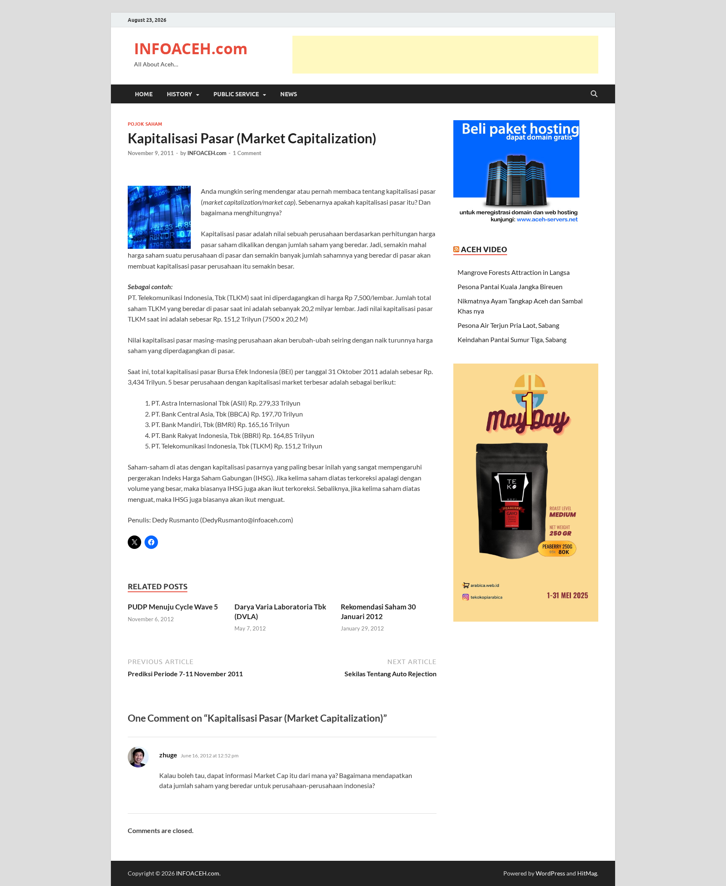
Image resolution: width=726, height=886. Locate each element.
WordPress (550, 873)
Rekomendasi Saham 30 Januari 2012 (378, 611)
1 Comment (247, 153)
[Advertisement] (445, 55)
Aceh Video (484, 249)
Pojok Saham (145, 124)
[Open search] (594, 94)
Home (144, 94)
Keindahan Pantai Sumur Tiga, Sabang (512, 339)
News (288, 94)
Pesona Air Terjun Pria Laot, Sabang (508, 325)
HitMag (587, 873)
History (179, 94)
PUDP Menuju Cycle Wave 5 (173, 606)
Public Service (236, 94)
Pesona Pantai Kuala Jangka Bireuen (510, 286)
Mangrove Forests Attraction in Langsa (514, 272)
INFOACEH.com (190, 48)
